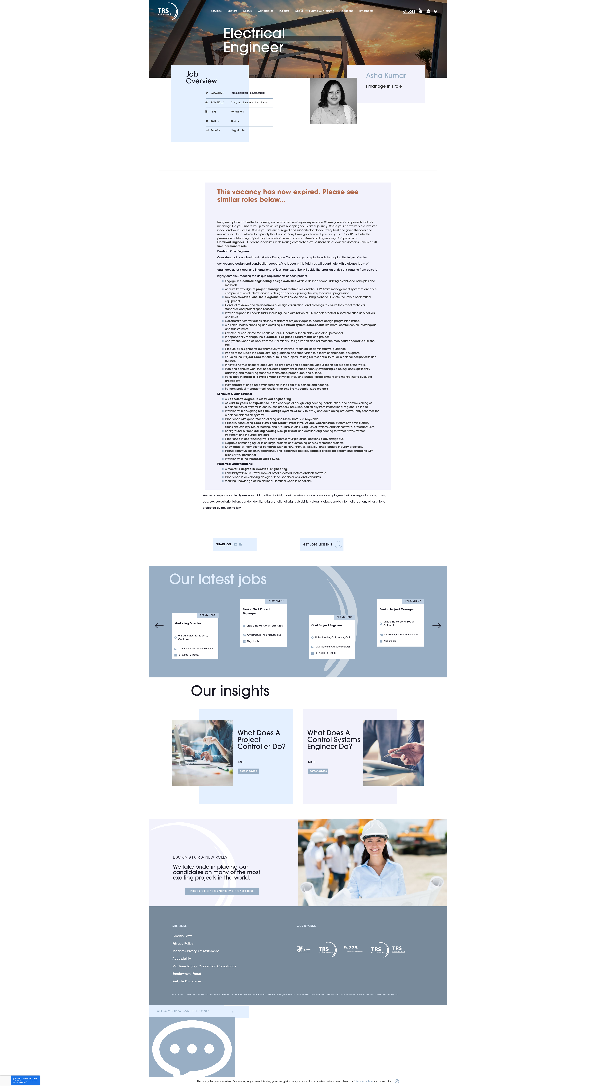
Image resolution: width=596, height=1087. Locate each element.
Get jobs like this (317, 545)
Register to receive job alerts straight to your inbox (221, 891)
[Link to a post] (202, 753)
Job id (215, 121)
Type (213, 112)
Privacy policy (363, 1081)
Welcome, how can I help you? (183, 1011)
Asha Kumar (386, 76)
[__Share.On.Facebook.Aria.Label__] (240, 545)
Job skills (218, 102)
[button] (397, 1082)
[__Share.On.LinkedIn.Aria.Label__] (235, 545)
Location (217, 93)
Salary (215, 130)
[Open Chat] (192, 1052)
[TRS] (167, 11)
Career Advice (248, 771)
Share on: (224, 544)
